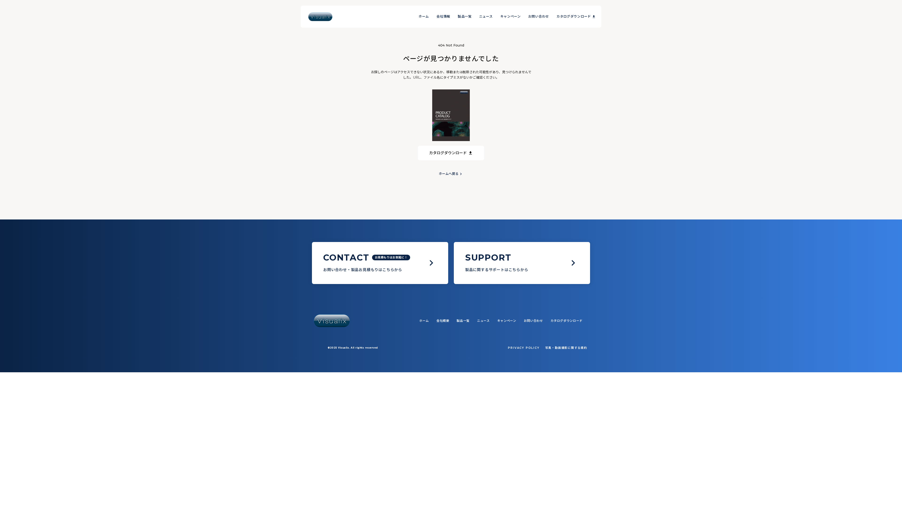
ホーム (424, 16)
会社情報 (443, 16)
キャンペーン (510, 16)
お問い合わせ (538, 16)
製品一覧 (465, 16)
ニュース (486, 16)
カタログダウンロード (573, 16)
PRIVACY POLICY (523, 348)
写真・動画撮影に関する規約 (566, 348)
